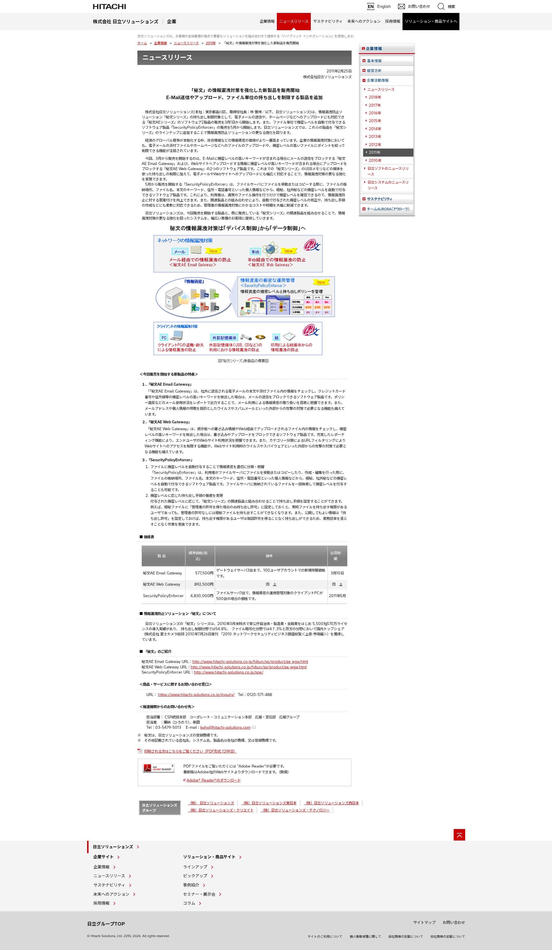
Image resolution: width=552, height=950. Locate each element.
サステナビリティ (328, 21)
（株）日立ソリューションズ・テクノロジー (295, 810)
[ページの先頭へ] (459, 835)
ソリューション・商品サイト (209, 856)
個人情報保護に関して (365, 936)
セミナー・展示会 (199, 894)
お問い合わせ (454, 922)
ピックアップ (195, 875)
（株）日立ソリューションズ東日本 (268, 803)
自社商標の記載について (405, 936)
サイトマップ (424, 922)
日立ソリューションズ (113, 846)
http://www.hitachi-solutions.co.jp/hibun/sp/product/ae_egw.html (250, 661)
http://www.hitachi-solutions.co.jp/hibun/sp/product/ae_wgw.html (249, 667)
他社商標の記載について (447, 936)
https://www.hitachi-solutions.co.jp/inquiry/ (196, 695)
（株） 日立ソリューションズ (211, 803)
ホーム (142, 43)
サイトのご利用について (325, 936)
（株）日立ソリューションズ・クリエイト (221, 810)
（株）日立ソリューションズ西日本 (331, 803)
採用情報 (392, 21)
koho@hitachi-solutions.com (225, 727)
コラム (189, 903)
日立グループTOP (106, 924)
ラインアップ (195, 867)
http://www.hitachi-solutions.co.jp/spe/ (228, 672)
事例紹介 (191, 885)
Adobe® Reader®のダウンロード (214, 780)
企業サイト (103, 856)
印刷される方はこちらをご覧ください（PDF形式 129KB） (190, 751)
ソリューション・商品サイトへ (431, 21)
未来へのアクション (364, 21)
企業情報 (267, 21)
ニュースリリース (186, 43)
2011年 (211, 43)
